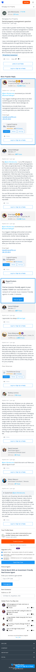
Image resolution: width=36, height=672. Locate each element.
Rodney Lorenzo (13, 393)
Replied (8, 90)
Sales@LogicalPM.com (9, 117)
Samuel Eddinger (13, 150)
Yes (16, 637)
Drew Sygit (11, 81)
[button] (14, 59)
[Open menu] (33, 2)
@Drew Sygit (21, 318)
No (20, 637)
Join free (26, 2)
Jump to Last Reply (18, 64)
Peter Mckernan (13, 333)
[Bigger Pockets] (2, 2)
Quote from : (15, 493)
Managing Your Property (10, 19)
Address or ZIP (6, 592)
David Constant (13, 448)
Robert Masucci (13, 479)
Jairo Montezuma (13, 12)
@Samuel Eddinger (8, 95)
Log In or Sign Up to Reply (18, 68)
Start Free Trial (18, 562)
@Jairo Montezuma (8, 93)
